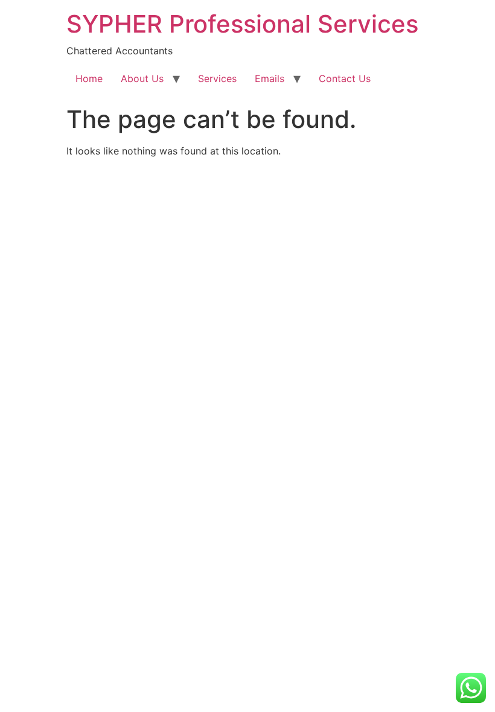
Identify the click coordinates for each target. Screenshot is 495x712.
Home (89, 78)
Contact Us (345, 78)
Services (217, 78)
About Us (142, 78)
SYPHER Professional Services (242, 24)
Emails (269, 78)
